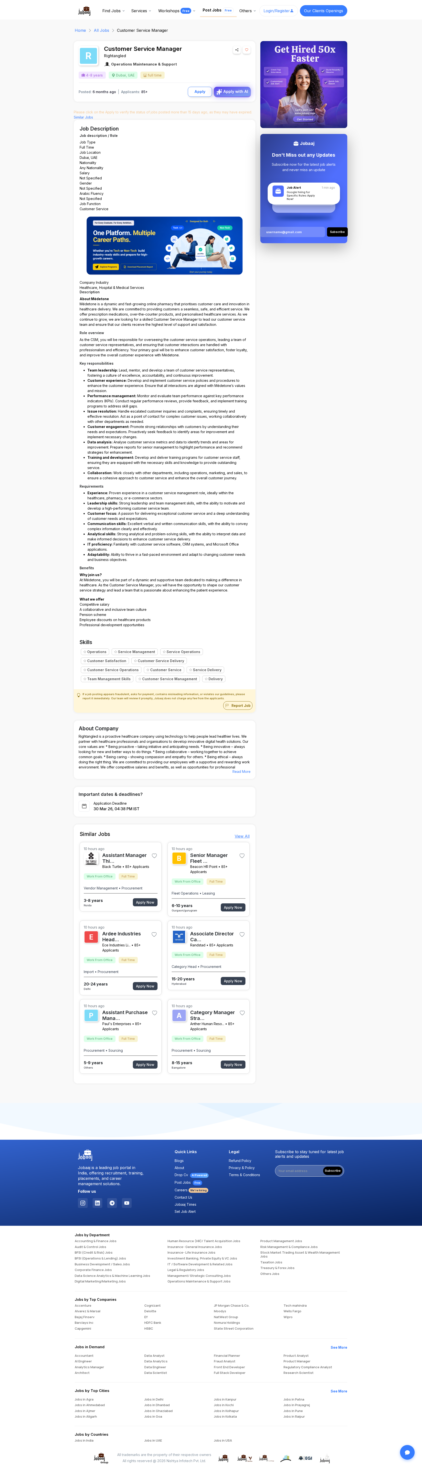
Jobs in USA (223, 1441)
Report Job (241, 705)
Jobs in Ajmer (85, 1411)
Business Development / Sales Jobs (102, 1264)
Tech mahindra (295, 1306)
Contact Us (183, 1197)
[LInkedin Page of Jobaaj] (97, 1203)
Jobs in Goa (153, 1417)
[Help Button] (407, 1452)
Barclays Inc (84, 1323)
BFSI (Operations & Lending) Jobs (100, 1258)
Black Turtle (111, 867)
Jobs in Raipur (294, 1417)
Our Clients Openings (323, 10)
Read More (241, 771)
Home (80, 30)
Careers (191, 1190)
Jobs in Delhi (153, 1399)
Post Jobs (217, 10)
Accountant (84, 1356)
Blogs (179, 1161)
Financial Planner (227, 1356)
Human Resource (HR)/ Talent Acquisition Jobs (204, 1241)
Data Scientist (155, 1373)
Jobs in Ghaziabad (158, 1411)
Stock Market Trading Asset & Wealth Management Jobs (300, 1254)
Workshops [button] (174, 10)
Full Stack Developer (229, 1373)
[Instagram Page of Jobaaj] (83, 1203)
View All (242, 836)
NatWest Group (226, 1317)
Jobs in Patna (294, 1399)
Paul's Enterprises (116, 1024)
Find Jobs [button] (111, 10)
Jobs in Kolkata (225, 1417)
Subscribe (333, 1171)
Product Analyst (296, 1356)
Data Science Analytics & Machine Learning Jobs (112, 1276)
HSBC (148, 1329)
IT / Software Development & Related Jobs (200, 1264)
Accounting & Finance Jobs (95, 1241)
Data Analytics (156, 1361)
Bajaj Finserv (85, 1317)
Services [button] (139, 10)
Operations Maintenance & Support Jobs (199, 1281)
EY (146, 1317)
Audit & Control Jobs (90, 1247)
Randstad (197, 945)
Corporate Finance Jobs (93, 1270)
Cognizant (152, 1306)
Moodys (220, 1311)
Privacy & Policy (242, 1168)
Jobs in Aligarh (86, 1417)
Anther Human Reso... (207, 1024)
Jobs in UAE (153, 1441)
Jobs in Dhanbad (157, 1405)
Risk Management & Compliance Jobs (289, 1247)
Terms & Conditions (244, 1175)
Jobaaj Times (185, 1204)
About (179, 1168)
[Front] (84, 10)
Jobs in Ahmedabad (90, 1405)
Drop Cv (191, 1175)
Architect (82, 1373)
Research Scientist (299, 1373)
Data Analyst (154, 1356)
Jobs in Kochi (224, 1405)
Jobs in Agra (84, 1399)
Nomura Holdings (227, 1323)
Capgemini (83, 1329)
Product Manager (297, 1361)
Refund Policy (240, 1161)
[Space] (85, 1155)
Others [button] (245, 10)
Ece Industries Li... (116, 945)
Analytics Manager (89, 1367)
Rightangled (115, 55)
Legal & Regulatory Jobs (186, 1270)
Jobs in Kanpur (225, 1399)
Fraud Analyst (224, 1361)
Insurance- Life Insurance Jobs (191, 1253)
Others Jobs (269, 1274)
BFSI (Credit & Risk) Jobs (94, 1253)
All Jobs (101, 30)
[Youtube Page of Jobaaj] (127, 1203)
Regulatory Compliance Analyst (308, 1367)
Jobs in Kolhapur (226, 1411)
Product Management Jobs (281, 1241)
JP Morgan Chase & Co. (231, 1306)
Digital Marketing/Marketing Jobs (100, 1281)
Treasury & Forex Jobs (277, 1268)
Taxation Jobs (271, 1262)
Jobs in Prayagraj (297, 1405)
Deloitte (150, 1311)
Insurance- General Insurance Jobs (195, 1247)
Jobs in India (84, 1441)
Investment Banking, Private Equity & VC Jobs (202, 1258)
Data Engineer (155, 1367)
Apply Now (145, 902)
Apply (199, 91)
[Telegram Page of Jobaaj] (112, 1203)
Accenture (83, 1306)
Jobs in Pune (293, 1411)
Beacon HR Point (203, 867)
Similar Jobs (83, 117)
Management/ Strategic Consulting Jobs (199, 1276)
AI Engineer (83, 1361)
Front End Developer (229, 1367)
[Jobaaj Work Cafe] (325, 1458)
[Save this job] (247, 50)
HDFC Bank (152, 1323)
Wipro (288, 1317)
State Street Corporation (233, 1329)
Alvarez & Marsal (87, 1311)
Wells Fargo (292, 1311)
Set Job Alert (185, 1211)
